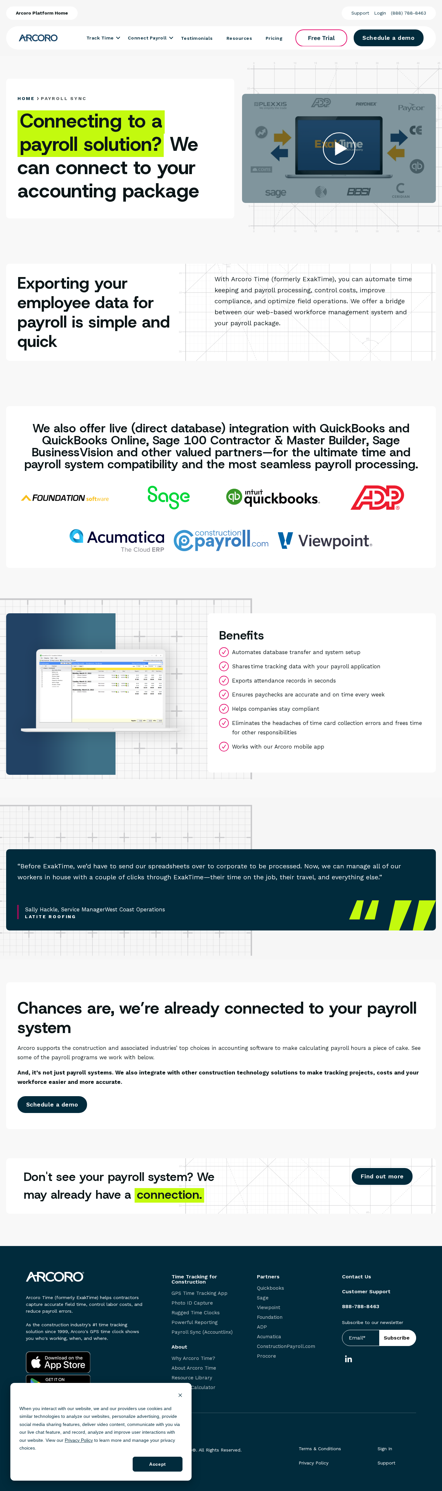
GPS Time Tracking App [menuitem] (199, 1293)
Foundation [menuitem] (269, 1317)
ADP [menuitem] (262, 1327)
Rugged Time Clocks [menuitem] (195, 1312)
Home (26, 98)
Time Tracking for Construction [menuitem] (194, 1279)
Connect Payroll (147, 37)
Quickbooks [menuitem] (270, 1288)
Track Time (100, 37)
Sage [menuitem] (263, 1298)
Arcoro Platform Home (42, 13)
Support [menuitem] (386, 1463)
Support (360, 13)
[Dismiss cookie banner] (180, 1396)
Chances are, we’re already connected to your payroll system (217, 1017)
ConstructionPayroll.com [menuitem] (286, 1346)
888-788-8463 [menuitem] (360, 1306)
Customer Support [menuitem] (366, 1291)
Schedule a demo (388, 37)
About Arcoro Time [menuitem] (193, 1368)
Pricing (274, 38)
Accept (157, 1464)
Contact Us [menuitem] (356, 1276)
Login (380, 13)
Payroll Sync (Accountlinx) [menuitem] (202, 1332)
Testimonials (197, 38)
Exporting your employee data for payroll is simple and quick (93, 312)
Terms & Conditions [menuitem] (320, 1448)
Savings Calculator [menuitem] (193, 1387)
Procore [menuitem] (266, 1356)
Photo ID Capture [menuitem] (192, 1303)
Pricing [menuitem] (179, 1397)
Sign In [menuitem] (385, 1448)
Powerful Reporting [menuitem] (194, 1322)
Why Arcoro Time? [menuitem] (193, 1358)
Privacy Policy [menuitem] (313, 1463)
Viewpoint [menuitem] (268, 1307)
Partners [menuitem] (268, 1276)
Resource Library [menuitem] (191, 1377)
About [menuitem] (179, 1347)
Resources (239, 38)
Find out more (382, 1176)
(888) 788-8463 (408, 13)
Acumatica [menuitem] (269, 1336)
